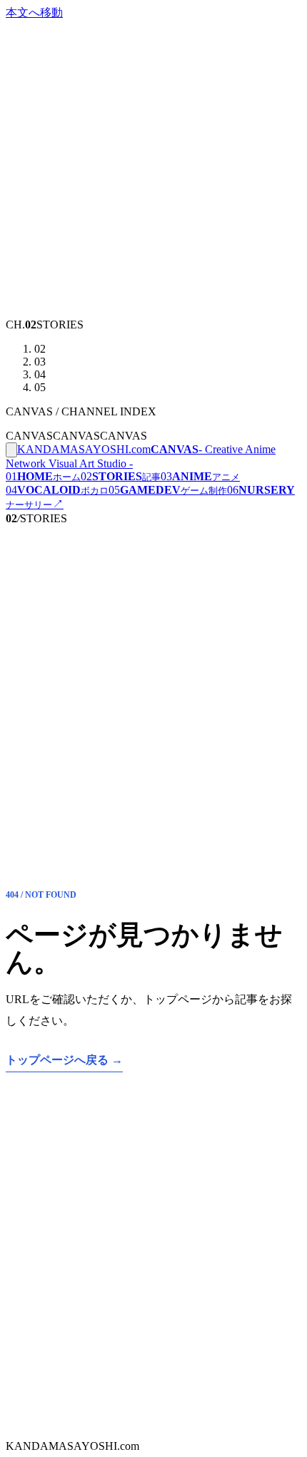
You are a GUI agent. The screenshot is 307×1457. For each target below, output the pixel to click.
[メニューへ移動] (153, 312)
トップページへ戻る (64, 1060)
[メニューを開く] (11, 449)
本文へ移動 (34, 12)
